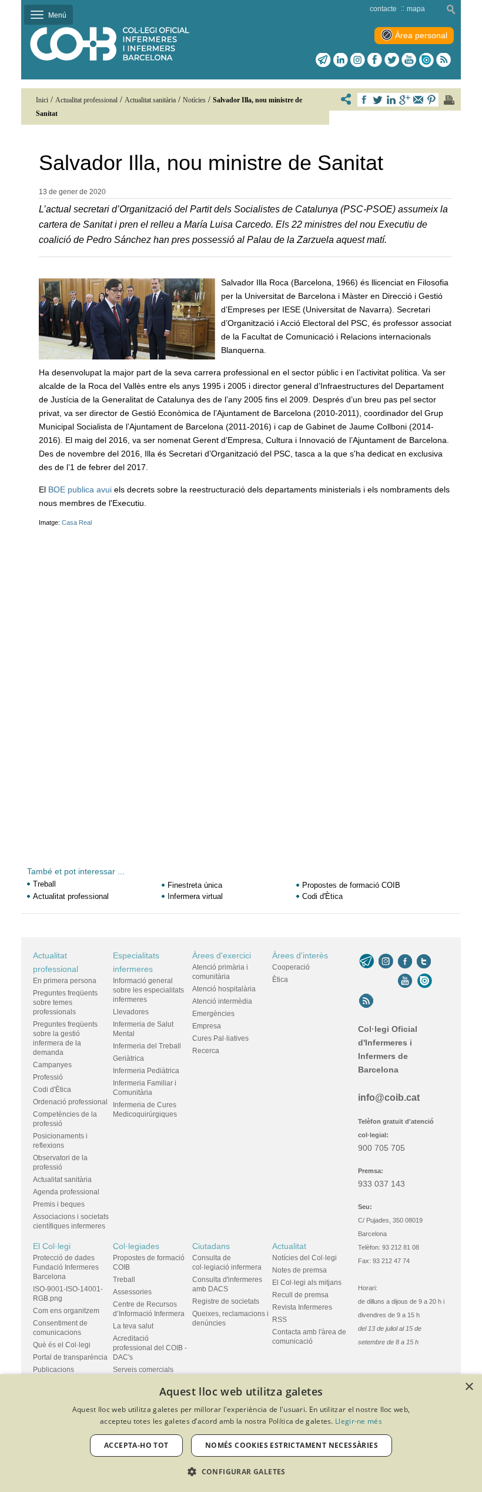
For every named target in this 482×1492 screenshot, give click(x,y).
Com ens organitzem (66, 1311)
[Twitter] (391, 60)
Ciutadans (211, 1246)
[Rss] (443, 60)
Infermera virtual (195, 896)
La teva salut (133, 1326)
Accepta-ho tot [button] (136, 1445)
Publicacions (53, 1370)
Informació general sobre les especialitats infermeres (148, 990)
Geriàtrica (128, 1058)
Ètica (280, 979)
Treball (44, 884)
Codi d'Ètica (322, 896)
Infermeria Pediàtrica (146, 1071)
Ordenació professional (70, 1102)
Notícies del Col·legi (304, 1258)
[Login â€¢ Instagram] (357, 60)
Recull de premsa (300, 1295)
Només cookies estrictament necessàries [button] (291, 1445)
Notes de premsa (299, 1270)
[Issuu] (426, 60)
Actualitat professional (71, 896)
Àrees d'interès (300, 955)
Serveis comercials (143, 1370)
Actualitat (289, 1246)
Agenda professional (66, 1192)
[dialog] (241, 1433)
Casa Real (77, 522)
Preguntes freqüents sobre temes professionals (65, 1002)
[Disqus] (245, 677)
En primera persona (64, 981)
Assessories (132, 1292)
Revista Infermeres (302, 1307)
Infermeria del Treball (147, 1046)
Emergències (213, 1014)
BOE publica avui (80, 489)
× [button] (468, 1387)
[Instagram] (386, 961)
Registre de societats (225, 1301)
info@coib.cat (389, 1098)
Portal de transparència (70, 1357)
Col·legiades (136, 1246)
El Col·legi (52, 1246)
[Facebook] (374, 60)
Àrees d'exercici (221, 955)
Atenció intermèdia (222, 1001)
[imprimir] (449, 100)
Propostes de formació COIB (351, 885)
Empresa (206, 1026)
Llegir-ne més (358, 1421)
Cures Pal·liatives (220, 1038)
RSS (279, 1320)
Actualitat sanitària (62, 1179)
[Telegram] (323, 60)
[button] (241, 1472)
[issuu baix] (424, 980)
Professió (48, 1077)
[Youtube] (408, 60)
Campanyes (52, 1065)
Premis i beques (59, 1204)
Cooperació (291, 967)
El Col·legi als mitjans (307, 1282)
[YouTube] (405, 980)
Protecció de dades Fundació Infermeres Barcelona (66, 1267)
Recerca (205, 1051)
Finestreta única (195, 885)
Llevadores (131, 1012)
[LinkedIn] (340, 60)
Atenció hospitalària (224, 989)
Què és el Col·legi (62, 1345)
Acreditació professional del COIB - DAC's (150, 1347)
